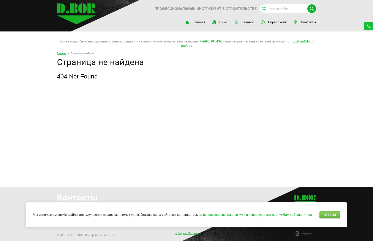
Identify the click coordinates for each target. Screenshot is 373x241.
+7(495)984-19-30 (211, 41)
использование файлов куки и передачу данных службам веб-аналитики (257, 214)
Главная (61, 53)
